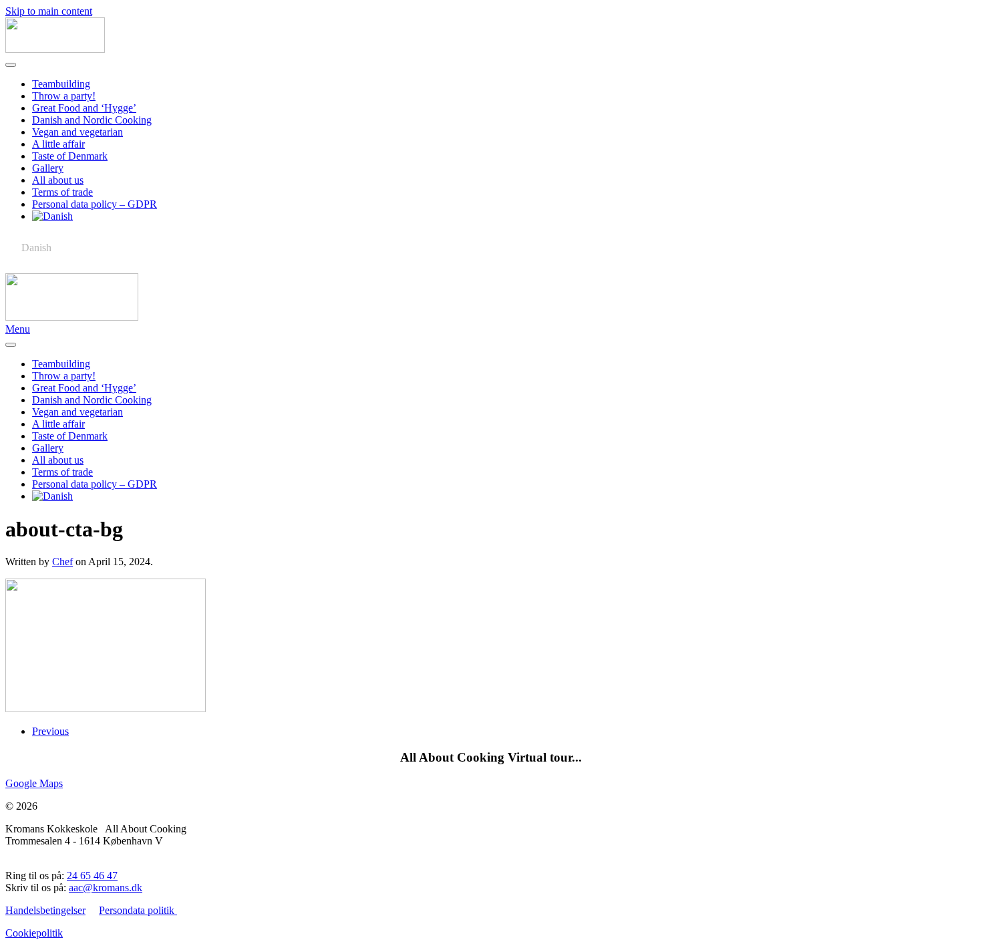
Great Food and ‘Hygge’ (84, 108)
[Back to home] (55, 49)
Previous (50, 731)
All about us (58, 180)
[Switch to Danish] (504, 216)
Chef (62, 561)
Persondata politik (138, 910)
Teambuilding (61, 84)
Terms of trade (62, 192)
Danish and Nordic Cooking (92, 120)
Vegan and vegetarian (77, 132)
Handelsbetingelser (45, 910)
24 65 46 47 (92, 875)
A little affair (58, 144)
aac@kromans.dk (105, 887)
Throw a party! (64, 96)
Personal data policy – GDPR (94, 204)
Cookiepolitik (34, 933)
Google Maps (34, 783)
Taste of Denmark (70, 156)
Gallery (47, 168)
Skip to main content (48, 11)
